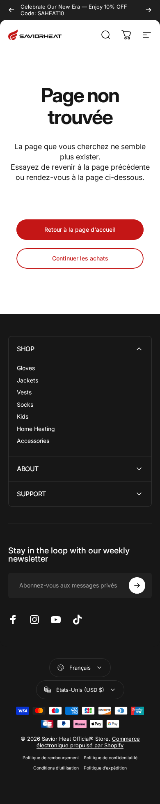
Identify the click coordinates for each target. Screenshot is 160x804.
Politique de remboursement (51, 757)
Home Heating (36, 428)
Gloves (26, 367)
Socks (25, 404)
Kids (22, 416)
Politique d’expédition (105, 768)
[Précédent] (11, 10)
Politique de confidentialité (110, 757)
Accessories (33, 440)
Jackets (27, 380)
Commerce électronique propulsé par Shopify (88, 742)
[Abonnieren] (137, 585)
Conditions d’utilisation (56, 768)
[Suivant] (148, 10)
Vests (24, 392)
